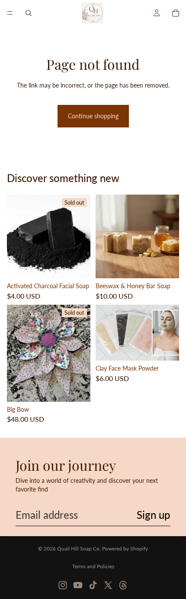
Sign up (153, 514)
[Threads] (123, 585)
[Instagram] (63, 585)
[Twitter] (108, 585)
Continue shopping (93, 116)
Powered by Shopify (125, 548)
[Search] (28, 13)
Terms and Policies (93, 566)
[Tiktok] (93, 585)
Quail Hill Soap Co (78, 548)
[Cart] (175, 13)
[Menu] (10, 13)
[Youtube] (78, 585)
